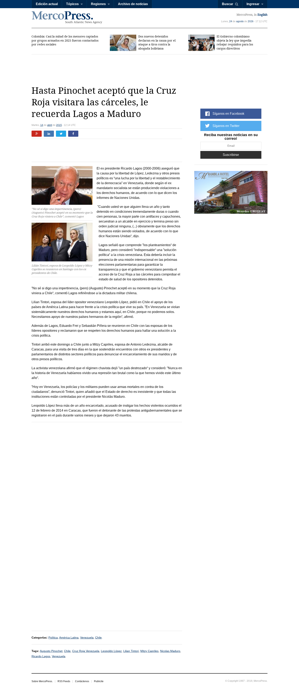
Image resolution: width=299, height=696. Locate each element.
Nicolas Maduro (170, 651)
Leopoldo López (111, 651)
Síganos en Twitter (226, 126)
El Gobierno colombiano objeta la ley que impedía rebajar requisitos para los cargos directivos (235, 42)
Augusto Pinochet (51, 651)
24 (230, 21)
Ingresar (253, 4)
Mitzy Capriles (149, 651)
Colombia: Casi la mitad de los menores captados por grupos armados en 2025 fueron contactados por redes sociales (65, 40)
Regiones (98, 4)
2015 (59, 125)
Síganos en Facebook (228, 113)
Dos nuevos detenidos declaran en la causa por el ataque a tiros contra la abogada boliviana (157, 42)
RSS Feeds (64, 681)
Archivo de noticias (133, 4)
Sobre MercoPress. (42, 681)
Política (53, 637)
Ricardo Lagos (41, 656)
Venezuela (87, 637)
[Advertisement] (149, 70)
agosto (240, 21)
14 (41, 125)
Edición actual (47, 4)
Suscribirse (231, 154)
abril (49, 125)
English (262, 15)
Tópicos (72, 4)
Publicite (99, 681)
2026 (250, 21)
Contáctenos (82, 681)
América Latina (69, 637)
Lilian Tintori (131, 651)
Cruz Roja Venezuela (85, 651)
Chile (98, 637)
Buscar (227, 4)
